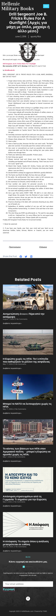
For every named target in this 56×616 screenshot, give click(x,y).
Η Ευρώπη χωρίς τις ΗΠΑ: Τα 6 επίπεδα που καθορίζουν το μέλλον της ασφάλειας (26, 360)
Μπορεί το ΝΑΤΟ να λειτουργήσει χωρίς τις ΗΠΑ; (27, 405)
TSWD (45, 611)
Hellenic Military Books (17, 6)
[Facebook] (28, 599)
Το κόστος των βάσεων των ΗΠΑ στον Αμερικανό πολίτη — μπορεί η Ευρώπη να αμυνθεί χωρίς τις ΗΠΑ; (26, 451)
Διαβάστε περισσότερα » (12, 323)
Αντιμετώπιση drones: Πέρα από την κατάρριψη (23, 315)
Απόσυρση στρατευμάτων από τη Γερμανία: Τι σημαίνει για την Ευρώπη (24, 498)
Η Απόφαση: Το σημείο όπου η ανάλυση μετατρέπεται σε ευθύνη (26, 543)
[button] (20, 256)
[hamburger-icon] (46, 6)
